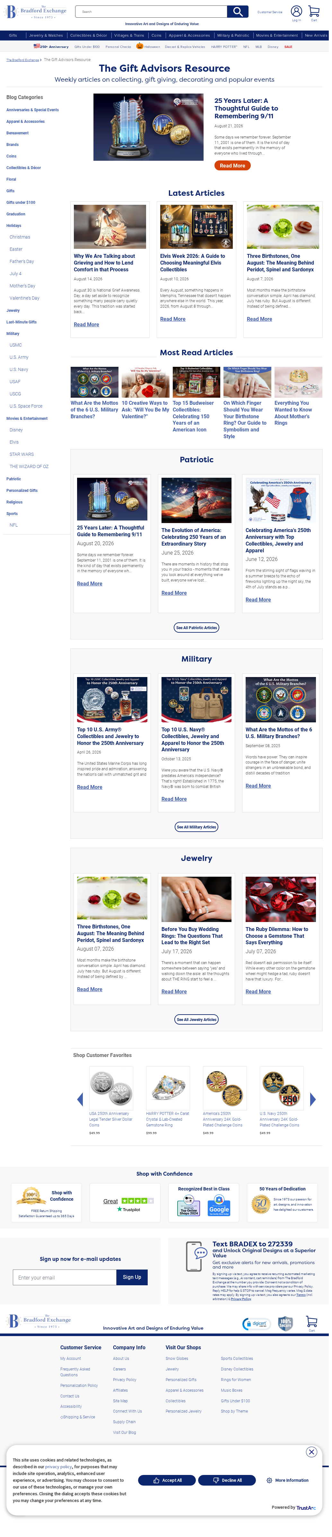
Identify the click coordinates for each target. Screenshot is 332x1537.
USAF (15, 381)
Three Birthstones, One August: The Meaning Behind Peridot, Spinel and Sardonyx (280, 262)
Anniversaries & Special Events (32, 109)
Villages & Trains (129, 35)
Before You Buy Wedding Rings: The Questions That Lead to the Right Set (192, 936)
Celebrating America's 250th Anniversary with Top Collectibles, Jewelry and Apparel (278, 540)
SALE (288, 46)
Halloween (152, 46)
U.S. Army (19, 357)
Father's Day (22, 261)
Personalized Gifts (22, 490)
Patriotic (13, 478)
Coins (157, 35)
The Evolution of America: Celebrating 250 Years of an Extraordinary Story (194, 537)
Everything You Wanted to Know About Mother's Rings (293, 412)
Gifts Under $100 (87, 46)
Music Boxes (231, 1390)
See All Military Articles (196, 826)
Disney (273, 46)
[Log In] (296, 11)
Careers (119, 1368)
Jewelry (13, 310)
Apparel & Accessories (189, 35)
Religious (14, 501)
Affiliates (120, 1390)
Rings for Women (236, 1379)
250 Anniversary (54, 46)
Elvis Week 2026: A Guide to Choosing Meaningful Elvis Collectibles (192, 262)
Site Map (120, 1400)
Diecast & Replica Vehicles (185, 46)
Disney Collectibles (237, 1368)
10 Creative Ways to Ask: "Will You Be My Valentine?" (145, 409)
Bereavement (17, 132)
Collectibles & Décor (88, 35)
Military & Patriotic (233, 35)
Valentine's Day (24, 298)
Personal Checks (118, 46)
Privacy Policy (241, 1299)
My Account (70, 1358)
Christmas (20, 237)
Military (12, 333)
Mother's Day (22, 286)
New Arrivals (316, 35)
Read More (232, 165)
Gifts (13, 35)
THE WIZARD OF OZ (29, 466)
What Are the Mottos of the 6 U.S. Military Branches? (94, 409)
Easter (16, 249)
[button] (256, 1324)
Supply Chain (124, 1421)
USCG (15, 394)
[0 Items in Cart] (313, 11)
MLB (259, 46)
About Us (121, 1358)
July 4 (16, 273)
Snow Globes (177, 1358)
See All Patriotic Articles (196, 627)
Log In (296, 20)
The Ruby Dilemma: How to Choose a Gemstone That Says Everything (277, 936)
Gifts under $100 (20, 202)
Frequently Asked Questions (75, 1371)
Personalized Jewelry (184, 1411)
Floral (11, 179)
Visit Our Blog (124, 1432)
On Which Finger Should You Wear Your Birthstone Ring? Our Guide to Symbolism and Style (244, 419)
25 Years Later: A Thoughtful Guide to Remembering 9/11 (246, 108)
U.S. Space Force (26, 406)
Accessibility (71, 1406)
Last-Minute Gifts (21, 321)
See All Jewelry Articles (196, 1019)
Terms (301, 1294)
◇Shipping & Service (77, 1416)
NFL (246, 46)
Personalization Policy (79, 1385)
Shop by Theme (234, 1411)
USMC (16, 345)
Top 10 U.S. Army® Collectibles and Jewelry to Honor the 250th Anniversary (110, 736)
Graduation (15, 213)
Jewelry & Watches (46, 35)
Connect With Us (127, 1411)
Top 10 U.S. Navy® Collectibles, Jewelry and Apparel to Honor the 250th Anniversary (193, 739)
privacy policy (58, 1466)
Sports (12, 513)
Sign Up (132, 1277)
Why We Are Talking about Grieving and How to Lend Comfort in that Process (104, 262)
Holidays (13, 225)
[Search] (238, 11)
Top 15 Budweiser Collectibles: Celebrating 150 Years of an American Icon (193, 416)
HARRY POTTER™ (224, 46)
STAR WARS (22, 454)
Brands (12, 144)
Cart (314, 20)
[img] (311, 1321)
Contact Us (69, 1395)
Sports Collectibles (237, 1358)
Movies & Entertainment (277, 35)
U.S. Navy (19, 369)
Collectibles (176, 1400)
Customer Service (270, 12)
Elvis (14, 442)
